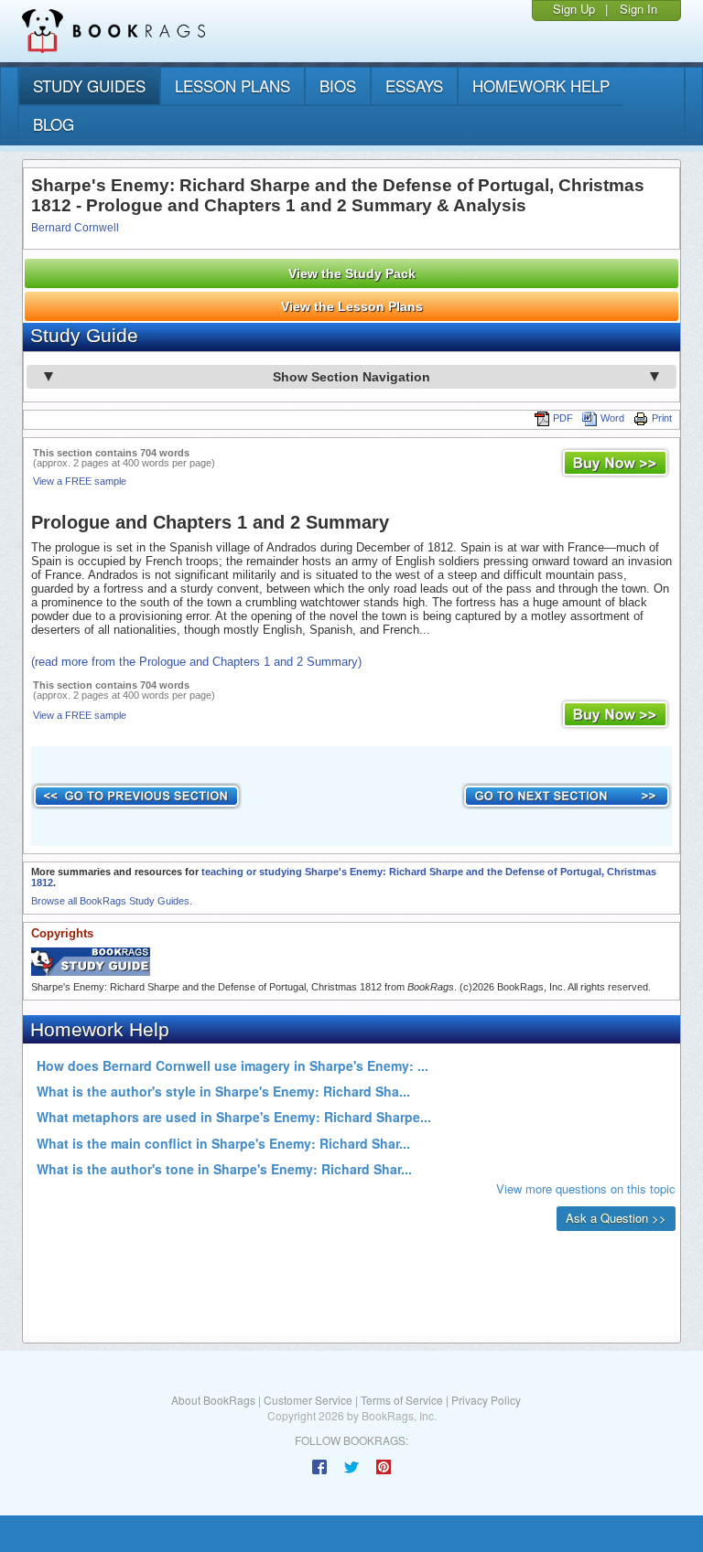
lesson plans (232, 85)
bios (337, 85)
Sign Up (574, 8)
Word (612, 417)
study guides (89, 85)
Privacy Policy (486, 1400)
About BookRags (213, 1400)
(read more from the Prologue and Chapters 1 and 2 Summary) (196, 662)
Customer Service (308, 1400)
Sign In (638, 8)
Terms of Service (402, 1400)
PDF (563, 417)
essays (414, 85)
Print (662, 417)
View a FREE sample (79, 481)
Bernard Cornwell (75, 227)
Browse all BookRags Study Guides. (111, 900)
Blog (53, 123)
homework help (541, 85)
